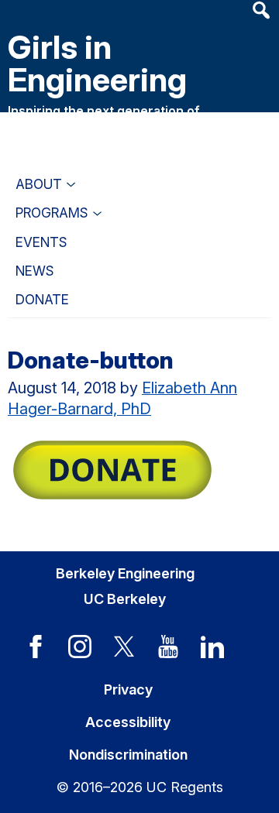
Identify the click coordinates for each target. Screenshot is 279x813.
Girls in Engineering (97, 63)
